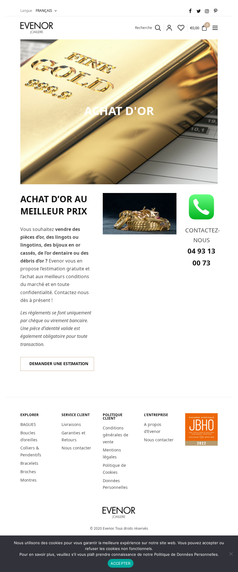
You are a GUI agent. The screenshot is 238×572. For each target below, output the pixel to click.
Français (44, 10)
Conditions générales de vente (115, 435)
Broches (28, 471)
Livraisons (71, 424)
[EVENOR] (36, 28)
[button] (57, 364)
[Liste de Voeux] (179, 28)
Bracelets (29, 463)
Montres (28, 479)
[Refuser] (231, 554)
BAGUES (28, 424)
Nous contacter (76, 448)
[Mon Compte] (168, 28)
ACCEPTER (121, 563)
